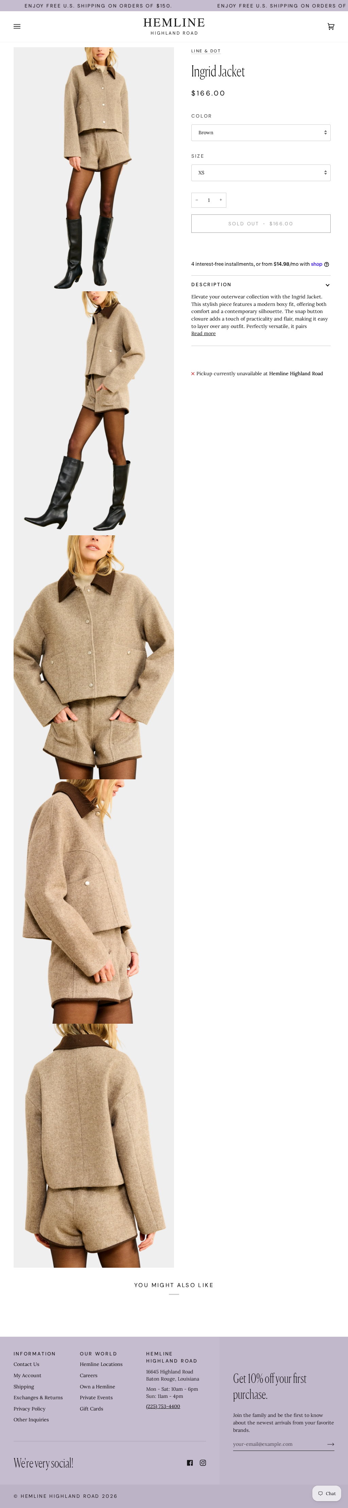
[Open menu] (24, 26)
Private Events (96, 1397)
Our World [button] (99, 1354)
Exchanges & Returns (38, 1397)
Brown (205, 132)
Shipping (24, 1387)
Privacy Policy (30, 1409)
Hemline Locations (101, 1364)
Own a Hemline (97, 1387)
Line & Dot (206, 51)
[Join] (325, 1444)
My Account (27, 1375)
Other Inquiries (31, 1420)
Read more (203, 333)
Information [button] (35, 1354)
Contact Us (26, 1364)
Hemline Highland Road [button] (172, 1357)
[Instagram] (203, 1463)
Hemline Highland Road (60, 1496)
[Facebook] (190, 1463)
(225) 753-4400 (163, 1406)
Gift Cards (91, 1409)
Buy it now (261, 247)
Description (211, 284)
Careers (89, 1375)
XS (201, 173)
